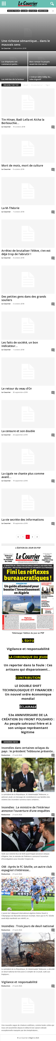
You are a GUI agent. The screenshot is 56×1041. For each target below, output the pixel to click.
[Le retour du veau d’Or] (28, 371)
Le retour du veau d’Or (16, 388)
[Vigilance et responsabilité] (28, 1005)
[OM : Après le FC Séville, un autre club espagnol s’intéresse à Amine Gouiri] (28, 894)
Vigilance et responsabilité (19, 982)
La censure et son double (18, 431)
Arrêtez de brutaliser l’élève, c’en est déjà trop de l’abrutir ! (26, 252)
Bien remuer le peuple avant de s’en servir (39, 62)
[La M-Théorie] (28, 191)
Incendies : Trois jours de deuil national (27, 926)
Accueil (26, 85)
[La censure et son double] (28, 414)
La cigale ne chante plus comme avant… (22, 475)
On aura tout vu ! (37, 85)
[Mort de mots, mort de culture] (28, 148)
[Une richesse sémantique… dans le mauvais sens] (28, 32)
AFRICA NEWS (43, 11)
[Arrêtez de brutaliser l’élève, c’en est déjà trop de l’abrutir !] (28, 233)
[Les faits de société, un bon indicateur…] (28, 325)
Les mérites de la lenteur (12, 79)
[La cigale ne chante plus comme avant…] (28, 457)
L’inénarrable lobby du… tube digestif (40, 78)
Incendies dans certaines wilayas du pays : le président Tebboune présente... (27, 749)
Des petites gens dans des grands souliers (23, 298)
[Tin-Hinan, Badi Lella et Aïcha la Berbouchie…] (28, 102)
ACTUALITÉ (33, 11)
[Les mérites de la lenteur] (14, 77)
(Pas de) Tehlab (13, 11)
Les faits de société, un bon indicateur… (19, 344)
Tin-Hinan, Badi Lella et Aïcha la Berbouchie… (22, 121)
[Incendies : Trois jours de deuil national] (28, 950)
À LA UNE (24, 11)
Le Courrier (6, 48)
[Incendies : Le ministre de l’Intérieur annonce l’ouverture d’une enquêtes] (28, 834)
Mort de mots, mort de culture (22, 165)
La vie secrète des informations (22, 520)
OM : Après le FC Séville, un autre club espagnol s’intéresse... (26, 868)
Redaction (5, 755)
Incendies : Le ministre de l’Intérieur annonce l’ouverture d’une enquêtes (25, 809)
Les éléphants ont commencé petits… (10, 62)
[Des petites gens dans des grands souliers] (28, 280)
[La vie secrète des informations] (28, 502)
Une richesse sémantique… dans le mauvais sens (25, 42)
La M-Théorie (10, 208)
